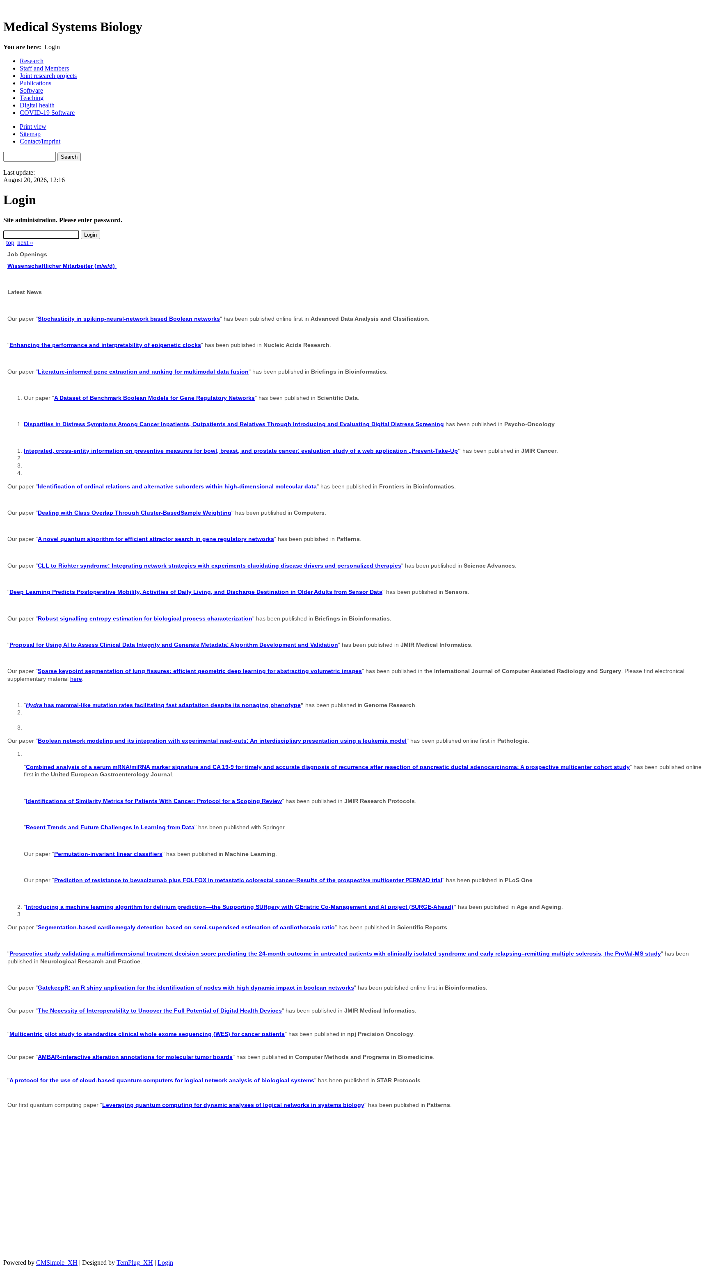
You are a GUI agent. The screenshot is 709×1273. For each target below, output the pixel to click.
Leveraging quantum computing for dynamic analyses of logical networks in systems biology (233, 1105)
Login (165, 1262)
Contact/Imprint (40, 141)
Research (31, 60)
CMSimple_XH (57, 1262)
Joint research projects (48, 75)
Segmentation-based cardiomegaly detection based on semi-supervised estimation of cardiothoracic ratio (186, 927)
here (76, 678)
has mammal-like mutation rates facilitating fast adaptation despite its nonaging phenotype (163, 705)
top (10, 242)
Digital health (37, 105)
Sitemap (30, 133)
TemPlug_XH (135, 1262)
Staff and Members (44, 68)
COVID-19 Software (47, 112)
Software (31, 90)
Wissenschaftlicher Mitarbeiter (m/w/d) (62, 265)
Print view (33, 126)
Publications (35, 83)
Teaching (31, 97)
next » (25, 242)
